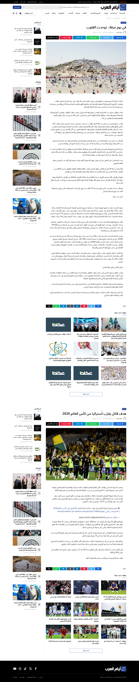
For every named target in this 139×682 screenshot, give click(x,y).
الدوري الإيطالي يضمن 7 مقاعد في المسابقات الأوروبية (115, 620)
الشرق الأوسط (95, 13)
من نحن (41, 2)
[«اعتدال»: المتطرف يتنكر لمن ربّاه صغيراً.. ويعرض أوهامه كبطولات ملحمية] (86, 325)
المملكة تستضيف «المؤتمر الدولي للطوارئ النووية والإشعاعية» (60, 359)
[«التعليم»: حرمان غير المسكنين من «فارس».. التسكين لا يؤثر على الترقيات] (113, 349)
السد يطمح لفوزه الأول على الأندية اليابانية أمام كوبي (60, 620)
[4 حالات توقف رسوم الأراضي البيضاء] (58, 325)
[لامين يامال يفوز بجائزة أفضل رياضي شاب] (86, 587)
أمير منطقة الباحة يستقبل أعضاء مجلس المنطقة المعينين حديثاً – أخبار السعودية (25, 107)
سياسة (78, 13)
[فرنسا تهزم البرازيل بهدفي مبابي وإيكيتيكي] (86, 632)
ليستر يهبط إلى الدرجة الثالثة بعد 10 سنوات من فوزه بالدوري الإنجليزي (114, 598)
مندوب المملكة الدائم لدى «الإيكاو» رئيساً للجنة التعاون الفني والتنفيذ (87, 359)
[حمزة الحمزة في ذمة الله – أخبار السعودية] (37, 42)
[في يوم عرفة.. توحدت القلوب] (86, 68)
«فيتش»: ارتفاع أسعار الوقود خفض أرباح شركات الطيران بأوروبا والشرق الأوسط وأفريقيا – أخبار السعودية (24, 136)
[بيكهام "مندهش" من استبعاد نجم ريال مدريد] (113, 632)
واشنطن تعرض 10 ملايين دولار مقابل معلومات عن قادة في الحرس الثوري (97, 2)
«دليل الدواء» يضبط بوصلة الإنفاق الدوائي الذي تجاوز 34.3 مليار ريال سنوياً (60, 385)
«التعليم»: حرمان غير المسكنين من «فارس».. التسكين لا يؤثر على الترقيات (114, 360)
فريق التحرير (119, 32)
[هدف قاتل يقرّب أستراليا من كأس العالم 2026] (86, 454)
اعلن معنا (23, 2)
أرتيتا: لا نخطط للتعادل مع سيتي (60, 597)
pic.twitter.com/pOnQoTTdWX (85, 511)
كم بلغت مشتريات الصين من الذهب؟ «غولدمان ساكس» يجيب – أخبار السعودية (22, 51)
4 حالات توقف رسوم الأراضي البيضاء (59, 334)
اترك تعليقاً (86, 394)
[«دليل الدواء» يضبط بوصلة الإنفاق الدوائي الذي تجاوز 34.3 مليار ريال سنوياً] (58, 373)
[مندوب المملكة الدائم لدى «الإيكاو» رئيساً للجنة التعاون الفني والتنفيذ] (86, 349)
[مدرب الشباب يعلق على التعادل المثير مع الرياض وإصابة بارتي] (37, 62)
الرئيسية (122, 13)
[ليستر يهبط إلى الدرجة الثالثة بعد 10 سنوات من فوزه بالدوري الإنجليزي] (113, 587)
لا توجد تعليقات (95, 32)
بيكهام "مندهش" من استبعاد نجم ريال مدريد (115, 642)
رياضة (54, 13)
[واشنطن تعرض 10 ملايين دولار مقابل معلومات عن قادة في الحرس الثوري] (37, 30)
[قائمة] (14, 13)
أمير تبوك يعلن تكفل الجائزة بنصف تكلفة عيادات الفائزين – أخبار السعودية (25, 219)
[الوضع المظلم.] (16, 13)
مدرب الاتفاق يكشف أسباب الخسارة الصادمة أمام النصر (27, 163)
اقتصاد (71, 13)
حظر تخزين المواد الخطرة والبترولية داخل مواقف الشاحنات (88, 384)
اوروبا (106, 13)
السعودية (123, 23)
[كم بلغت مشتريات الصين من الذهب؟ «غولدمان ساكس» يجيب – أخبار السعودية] (37, 51)
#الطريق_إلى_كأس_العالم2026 (65, 508)
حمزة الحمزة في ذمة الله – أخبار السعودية (23, 41)
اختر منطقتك (28, 13)
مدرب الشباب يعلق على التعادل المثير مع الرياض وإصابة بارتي (23, 61)
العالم (85, 13)
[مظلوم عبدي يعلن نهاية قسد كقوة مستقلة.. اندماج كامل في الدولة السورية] (37, 72)
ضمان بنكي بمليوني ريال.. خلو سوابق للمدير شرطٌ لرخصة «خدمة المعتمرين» (113, 384)
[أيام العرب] (113, 7)
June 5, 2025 (111, 518)
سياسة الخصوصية (32, 2)
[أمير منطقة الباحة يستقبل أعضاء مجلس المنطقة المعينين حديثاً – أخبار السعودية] (27, 95)
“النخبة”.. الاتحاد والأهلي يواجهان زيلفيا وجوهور (86, 620)
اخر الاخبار (114, 13)
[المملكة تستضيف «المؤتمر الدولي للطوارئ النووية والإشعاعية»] (58, 349)
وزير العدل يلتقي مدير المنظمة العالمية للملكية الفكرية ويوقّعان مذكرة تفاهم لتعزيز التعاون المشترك (114, 336)
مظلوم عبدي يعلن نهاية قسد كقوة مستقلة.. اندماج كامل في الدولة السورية (22, 72)
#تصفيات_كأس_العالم (109, 511)
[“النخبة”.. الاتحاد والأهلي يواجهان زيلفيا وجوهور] (86, 610)
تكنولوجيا (61, 13)
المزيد (47, 13)
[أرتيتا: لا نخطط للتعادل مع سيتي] (58, 587)
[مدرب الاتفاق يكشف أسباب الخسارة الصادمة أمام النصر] (27, 151)
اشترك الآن (17, 7)
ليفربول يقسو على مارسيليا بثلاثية (60, 641)
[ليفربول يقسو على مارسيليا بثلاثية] (58, 632)
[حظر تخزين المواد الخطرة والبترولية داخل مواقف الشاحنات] (86, 373)
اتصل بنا (16, 2)
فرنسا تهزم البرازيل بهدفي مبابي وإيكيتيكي (88, 642)
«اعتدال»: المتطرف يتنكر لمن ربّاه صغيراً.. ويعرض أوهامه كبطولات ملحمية (88, 336)
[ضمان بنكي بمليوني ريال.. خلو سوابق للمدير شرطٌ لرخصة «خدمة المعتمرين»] (113, 373)
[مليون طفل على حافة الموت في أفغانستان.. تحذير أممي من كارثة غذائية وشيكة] (27, 178)
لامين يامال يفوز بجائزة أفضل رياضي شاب (87, 598)
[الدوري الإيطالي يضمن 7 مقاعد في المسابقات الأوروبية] (113, 610)
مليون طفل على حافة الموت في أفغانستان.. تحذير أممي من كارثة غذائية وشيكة (25, 190)
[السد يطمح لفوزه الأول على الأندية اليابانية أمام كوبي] (58, 610)
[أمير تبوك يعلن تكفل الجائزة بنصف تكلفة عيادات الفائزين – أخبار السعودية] (27, 206)
